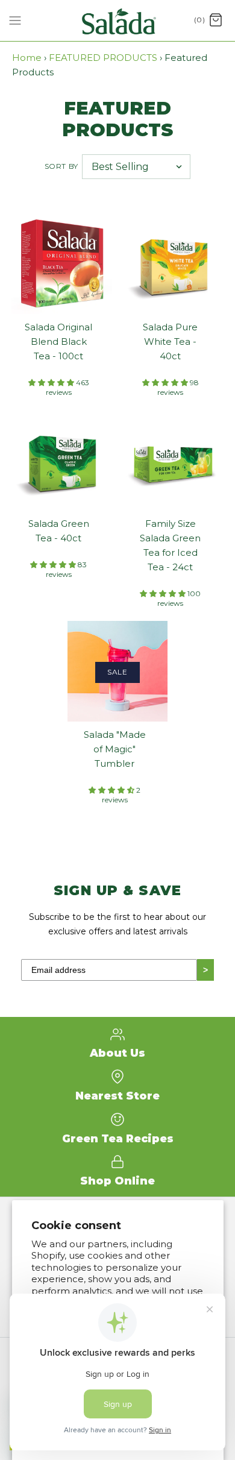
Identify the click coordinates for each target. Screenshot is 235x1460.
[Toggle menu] (15, 20)
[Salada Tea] (117, 20)
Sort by (61, 166)
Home (27, 57)
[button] (52, 382)
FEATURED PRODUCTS (103, 57)
